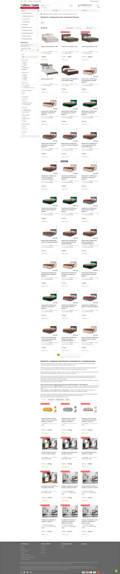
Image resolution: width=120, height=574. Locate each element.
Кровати (55, 14)
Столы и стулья (26, 18)
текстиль (25, 128)
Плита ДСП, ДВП (26, 104)
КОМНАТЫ (25, 24)
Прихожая (43, 549)
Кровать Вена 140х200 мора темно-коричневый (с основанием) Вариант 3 (48, 177)
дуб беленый (26, 67)
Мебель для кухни (27, 36)
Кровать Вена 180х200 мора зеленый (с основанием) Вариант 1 (48, 306)
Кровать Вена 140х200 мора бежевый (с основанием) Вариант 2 (48, 113)
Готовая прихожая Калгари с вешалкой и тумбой (89, 453)
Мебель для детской (27, 38)
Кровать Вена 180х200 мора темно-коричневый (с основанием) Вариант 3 (69, 339)
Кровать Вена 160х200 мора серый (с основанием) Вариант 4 (49, 242)
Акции (85, 10)
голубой (25, 64)
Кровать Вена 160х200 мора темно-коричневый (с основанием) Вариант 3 (89, 242)
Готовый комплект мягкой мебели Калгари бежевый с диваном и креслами (89, 420)
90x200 (24, 74)
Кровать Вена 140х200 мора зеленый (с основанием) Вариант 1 (89, 113)
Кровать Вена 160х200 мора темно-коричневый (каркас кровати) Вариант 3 (69, 242)
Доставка (30, 1)
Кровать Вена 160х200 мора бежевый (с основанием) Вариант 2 (89, 177)
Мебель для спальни (27, 27)
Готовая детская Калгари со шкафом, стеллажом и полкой (90, 486)
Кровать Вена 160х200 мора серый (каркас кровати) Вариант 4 (89, 209)
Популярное (51, 399)
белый (24, 63)
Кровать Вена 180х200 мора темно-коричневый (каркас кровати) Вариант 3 (48, 339)
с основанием (26, 86)
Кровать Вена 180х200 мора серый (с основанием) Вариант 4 (90, 306)
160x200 (25, 78)
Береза (24, 121)
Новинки (44, 399)
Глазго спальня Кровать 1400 (69, 46)
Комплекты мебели (27, 13)
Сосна (24, 119)
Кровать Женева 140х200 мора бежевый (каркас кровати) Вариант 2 (90, 339)
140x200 (25, 77)
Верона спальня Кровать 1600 (49, 46)
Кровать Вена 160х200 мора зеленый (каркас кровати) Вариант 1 (48, 209)
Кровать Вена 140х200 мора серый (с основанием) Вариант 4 (69, 145)
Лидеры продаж (60, 399)
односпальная (26, 109)
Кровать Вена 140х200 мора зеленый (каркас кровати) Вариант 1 (69, 113)
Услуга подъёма (24, 550)
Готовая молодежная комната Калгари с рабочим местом (69, 486)
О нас (21, 1)
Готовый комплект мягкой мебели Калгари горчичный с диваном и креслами (49, 420)
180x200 (25, 80)
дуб (24, 66)
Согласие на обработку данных (28, 555)
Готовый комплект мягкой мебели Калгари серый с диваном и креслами (68, 420)
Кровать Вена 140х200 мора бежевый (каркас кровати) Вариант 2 (89, 80)
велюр (24, 126)
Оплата (25, 1)
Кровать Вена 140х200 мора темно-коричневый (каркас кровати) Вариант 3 (89, 145)
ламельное (25, 98)
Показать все (24, 69)
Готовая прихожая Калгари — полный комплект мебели (49, 453)
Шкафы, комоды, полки (28, 16)
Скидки (56, 10)
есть (24, 92)
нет (24, 94)
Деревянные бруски (27, 103)
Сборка (22, 552)
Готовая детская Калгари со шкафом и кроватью (49, 520)
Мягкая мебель (26, 21)
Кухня (42, 550)
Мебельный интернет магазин (51, 385)
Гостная (43, 547)
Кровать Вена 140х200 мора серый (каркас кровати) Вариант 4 (48, 145)
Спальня (43, 545)
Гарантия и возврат (37, 1)
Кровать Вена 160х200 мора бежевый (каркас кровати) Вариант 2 (69, 177)
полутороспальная (27, 110)
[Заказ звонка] (116, 570)
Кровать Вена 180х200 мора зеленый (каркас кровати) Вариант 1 (89, 274)
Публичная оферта (25, 559)
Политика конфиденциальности (28, 557)
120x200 (25, 75)
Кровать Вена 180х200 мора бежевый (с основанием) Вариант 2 (69, 274)
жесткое (25, 101)
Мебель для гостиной (27, 30)
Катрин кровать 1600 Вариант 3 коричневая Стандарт (70, 79)
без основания (26, 84)
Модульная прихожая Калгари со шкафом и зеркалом (49, 486)
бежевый (25, 62)
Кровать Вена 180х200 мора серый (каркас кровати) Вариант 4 (69, 306)
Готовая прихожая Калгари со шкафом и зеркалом (69, 453)
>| (81, 354)
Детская (43, 552)
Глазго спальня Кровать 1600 (89, 46)
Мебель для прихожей (28, 33)
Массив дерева (26, 118)
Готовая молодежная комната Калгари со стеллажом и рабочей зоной (90, 521)
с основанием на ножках (28, 87)
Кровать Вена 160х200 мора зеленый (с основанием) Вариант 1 (69, 209)
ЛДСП (24, 117)
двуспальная (26, 112)
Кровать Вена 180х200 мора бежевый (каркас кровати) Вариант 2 (48, 274)
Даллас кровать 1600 (47, 78)
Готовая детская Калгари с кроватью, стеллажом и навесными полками (68, 521)
